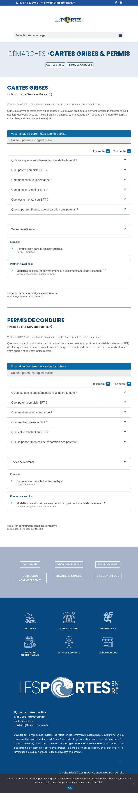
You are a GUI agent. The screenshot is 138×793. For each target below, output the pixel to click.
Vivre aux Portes (69, 564)
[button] (69, 160)
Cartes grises (55, 64)
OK (70, 787)
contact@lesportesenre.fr (31, 725)
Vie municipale (107, 564)
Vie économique (108, 576)
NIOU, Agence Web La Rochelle (104, 772)
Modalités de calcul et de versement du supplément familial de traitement (59, 270)
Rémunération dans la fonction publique (40, 248)
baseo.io (39, 296)
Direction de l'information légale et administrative (33, 293)
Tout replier (99, 151)
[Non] (133, 783)
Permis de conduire (80, 64)
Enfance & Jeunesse (69, 576)
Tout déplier (120, 151)
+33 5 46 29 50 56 (28, 2)
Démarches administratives (30, 578)
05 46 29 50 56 (23, 721)
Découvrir (30, 564)
